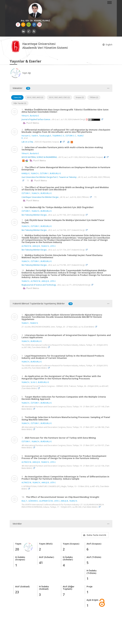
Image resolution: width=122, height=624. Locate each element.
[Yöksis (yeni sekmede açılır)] (39, 24)
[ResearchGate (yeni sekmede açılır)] (28, 31)
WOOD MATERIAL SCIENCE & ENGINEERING (39, 157)
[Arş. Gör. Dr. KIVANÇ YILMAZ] (35, 10)
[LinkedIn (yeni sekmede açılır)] (23, 31)
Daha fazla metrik (96, 535)
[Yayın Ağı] (28, 546)
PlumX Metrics (32, 122)
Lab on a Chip (27, 142)
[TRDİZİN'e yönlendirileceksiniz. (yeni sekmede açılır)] (28, 180)
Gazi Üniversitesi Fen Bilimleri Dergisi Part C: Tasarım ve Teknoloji (49, 177)
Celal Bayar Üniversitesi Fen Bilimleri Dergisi (40, 197)
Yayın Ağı (26, 72)
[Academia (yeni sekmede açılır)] (34, 31)
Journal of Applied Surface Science (36, 119)
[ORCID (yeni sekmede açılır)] (28, 24)
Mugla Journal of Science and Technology (39, 285)
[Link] (103, 119)
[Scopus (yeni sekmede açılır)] (23, 24)
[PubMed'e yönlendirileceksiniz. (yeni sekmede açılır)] (68, 142)
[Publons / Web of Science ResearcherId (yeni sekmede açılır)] (34, 24)
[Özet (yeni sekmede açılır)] (61, 142)
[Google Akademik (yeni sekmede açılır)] (18, 24)
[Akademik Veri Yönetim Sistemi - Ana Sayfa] (16, 46)
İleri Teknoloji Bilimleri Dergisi (34, 215)
